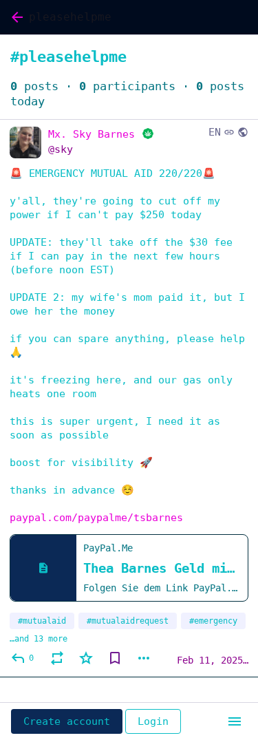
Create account (66, 721)
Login (153, 721)
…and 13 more (38, 639)
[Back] (14, 17)
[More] (144, 658)
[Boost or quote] (57, 658)
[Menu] (234, 721)
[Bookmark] (115, 658)
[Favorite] (86, 658)
